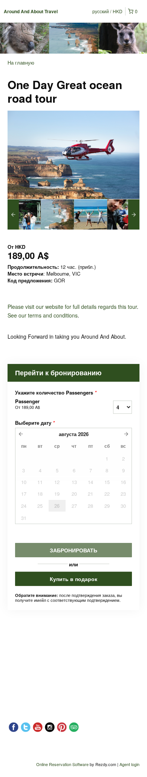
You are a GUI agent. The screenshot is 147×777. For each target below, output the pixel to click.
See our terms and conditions (43, 315)
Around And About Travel (31, 11)
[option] (24, 214)
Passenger (27, 404)
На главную (21, 62)
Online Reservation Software (62, 764)
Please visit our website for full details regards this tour (72, 306)
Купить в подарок (73, 579)
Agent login (129, 764)
